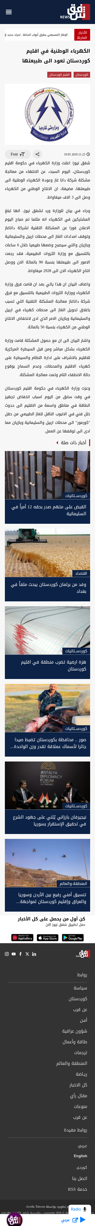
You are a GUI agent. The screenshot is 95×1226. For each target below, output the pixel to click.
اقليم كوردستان (59, 74)
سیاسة (80, 988)
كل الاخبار (78, 1085)
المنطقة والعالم (71, 1063)
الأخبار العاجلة (82, 35)
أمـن (83, 1020)
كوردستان (82, 74)
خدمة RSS (77, 1189)
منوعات (80, 1106)
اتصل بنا (79, 1178)
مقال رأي (78, 1096)
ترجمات (80, 1052)
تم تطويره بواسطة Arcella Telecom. (47, 1206)
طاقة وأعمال (75, 1042)
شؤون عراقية (74, 1031)
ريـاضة (81, 1074)
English (80, 1157)
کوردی (81, 1168)
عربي (82, 1146)
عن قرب (80, 1009)
